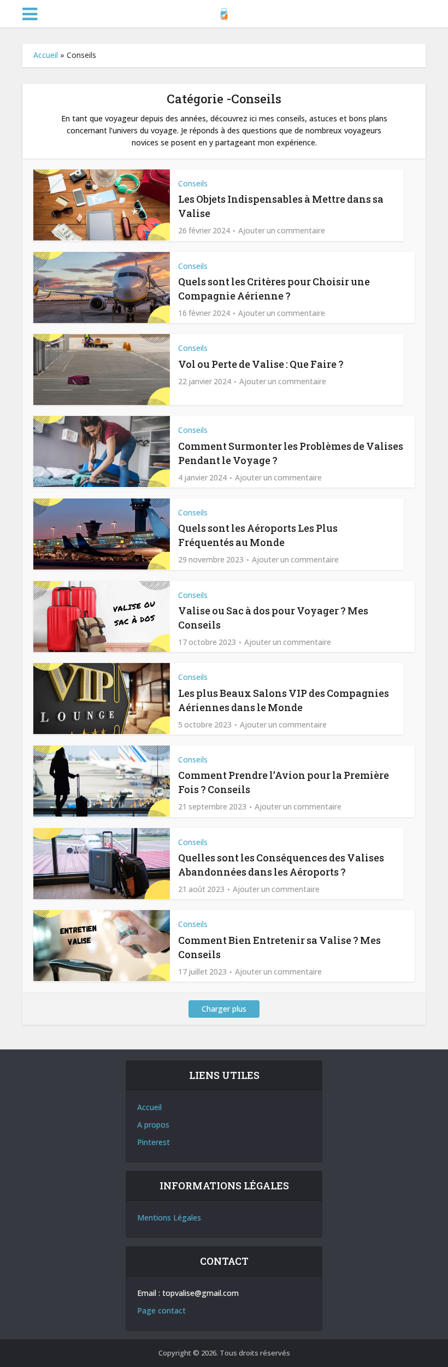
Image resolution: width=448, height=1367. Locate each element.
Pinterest (153, 1142)
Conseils (193, 183)
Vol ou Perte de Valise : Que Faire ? (261, 364)
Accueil (45, 55)
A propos (153, 1124)
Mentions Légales (169, 1217)
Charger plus (224, 1009)
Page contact (161, 1310)
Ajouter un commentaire (281, 231)
